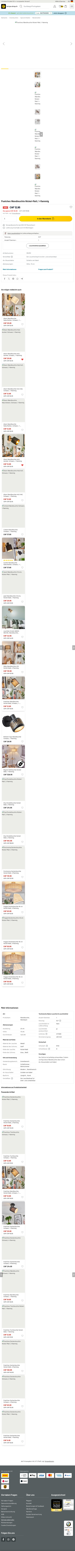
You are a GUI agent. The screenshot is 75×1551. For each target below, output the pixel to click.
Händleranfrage (31, 1509)
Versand (4, 1509)
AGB (2, 1514)
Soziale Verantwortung (34, 1514)
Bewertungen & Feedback (35, 1506)
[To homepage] (9, 6)
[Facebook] (4, 278)
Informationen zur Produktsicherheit (14, 1087)
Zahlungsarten (6, 1506)
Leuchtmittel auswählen (37, 246)
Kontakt (29, 1503)
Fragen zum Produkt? (45, 269)
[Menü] (72, 1522)
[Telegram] (22, 278)
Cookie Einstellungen (8, 1525)
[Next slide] (41, 134)
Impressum (30, 1517)
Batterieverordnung (8, 1511)
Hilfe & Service (60, 1)
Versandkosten (16, 213)
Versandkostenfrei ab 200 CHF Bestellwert (20, 225)
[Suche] (21, 6)
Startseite (4, 18)
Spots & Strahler (25, 18)
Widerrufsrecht (6, 1517)
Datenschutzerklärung (9, 1503)
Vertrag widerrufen (7, 1520)
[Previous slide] (33, 134)
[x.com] (9, 278)
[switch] (69, 1534)
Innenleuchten (13, 18)
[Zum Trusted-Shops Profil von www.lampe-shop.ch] (62, 1505)
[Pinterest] (13, 278)
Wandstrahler (36, 18)
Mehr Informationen (9, 269)
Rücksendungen (6, 1522)
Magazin (29, 1500)
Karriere (29, 1511)
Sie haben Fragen (7, 1500)
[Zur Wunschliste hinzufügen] (71, 207)
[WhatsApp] (17, 278)
